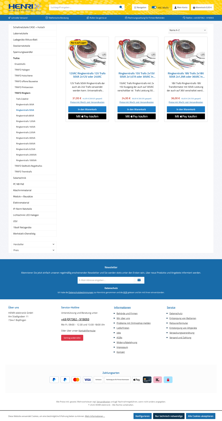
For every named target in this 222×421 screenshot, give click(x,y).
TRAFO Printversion (24, 87)
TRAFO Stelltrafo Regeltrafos (28, 166)
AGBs (119, 337)
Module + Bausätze (23, 196)
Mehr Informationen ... (95, 416)
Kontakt (121, 352)
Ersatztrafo (20, 64)
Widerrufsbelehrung (127, 342)
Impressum (122, 347)
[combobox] (83, 7)
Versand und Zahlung (180, 337)
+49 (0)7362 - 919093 (75, 319)
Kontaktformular (87, 330)
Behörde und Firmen (127, 313)
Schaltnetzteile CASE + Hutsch (29, 27)
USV (15, 221)
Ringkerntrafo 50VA (25, 110)
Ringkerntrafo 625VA (25, 149)
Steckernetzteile (21, 46)
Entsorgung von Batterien (182, 318)
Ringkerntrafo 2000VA (26, 154)
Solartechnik (19, 178)
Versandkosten (103, 401)
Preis (16, 250)
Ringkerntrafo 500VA (25, 143)
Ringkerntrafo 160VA (25, 126)
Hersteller (18, 244)
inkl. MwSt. (160, 7)
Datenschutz (175, 313)
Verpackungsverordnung (181, 333)
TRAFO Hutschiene (24, 75)
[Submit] (139, 280)
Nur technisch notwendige (169, 416)
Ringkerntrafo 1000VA (26, 160)
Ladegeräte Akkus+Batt (25, 39)
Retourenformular (178, 323)
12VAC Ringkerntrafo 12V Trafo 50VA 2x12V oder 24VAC (87, 75)
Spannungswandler (23, 52)
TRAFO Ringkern (22, 93)
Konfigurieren (142, 416)
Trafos (16, 58)
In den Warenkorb (87, 109)
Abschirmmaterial (22, 190)
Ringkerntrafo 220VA (25, 132)
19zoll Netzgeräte (22, 227)
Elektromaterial (21, 202)
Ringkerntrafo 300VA (25, 137)
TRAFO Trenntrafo (23, 171)
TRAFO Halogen (22, 69)
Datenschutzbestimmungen (81, 292)
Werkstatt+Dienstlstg (24, 233)
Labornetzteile (20, 33)
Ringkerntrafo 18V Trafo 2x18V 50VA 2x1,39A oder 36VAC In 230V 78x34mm (186, 75)
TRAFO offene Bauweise (26, 81)
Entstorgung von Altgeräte (183, 328)
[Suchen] (121, 7)
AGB (125, 292)
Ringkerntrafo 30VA (25, 104)
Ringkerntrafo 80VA (25, 115)
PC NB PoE (18, 184)
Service (171, 307)
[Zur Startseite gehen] (25, 7)
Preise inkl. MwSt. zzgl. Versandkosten (87, 102)
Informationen (122, 307)
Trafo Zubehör (22, 98)
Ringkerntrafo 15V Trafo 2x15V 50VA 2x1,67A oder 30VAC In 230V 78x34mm (137, 75)
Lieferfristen (123, 328)
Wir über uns (123, 318)
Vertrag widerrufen (72, 337)
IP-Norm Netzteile (22, 209)
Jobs (119, 333)
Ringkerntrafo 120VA (25, 121)
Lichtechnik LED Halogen (26, 215)
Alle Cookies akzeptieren (200, 416)
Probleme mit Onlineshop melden (134, 323)
